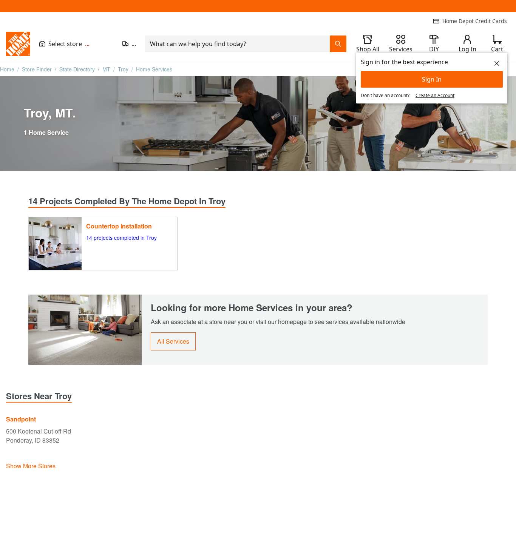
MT (106, 69)
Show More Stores (31, 465)
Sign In (432, 79)
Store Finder (37, 69)
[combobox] (237, 44)
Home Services (154, 69)
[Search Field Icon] (338, 43)
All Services (173, 341)
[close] (497, 63)
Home (7, 69)
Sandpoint (21, 419)
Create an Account (435, 95)
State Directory (77, 69)
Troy (123, 69)
